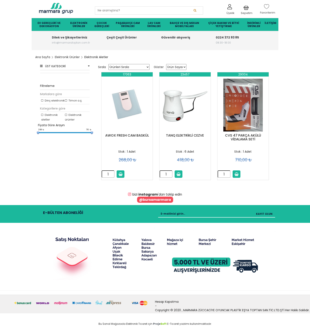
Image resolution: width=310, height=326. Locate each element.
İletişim (270, 23)
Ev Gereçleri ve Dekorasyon (49, 24)
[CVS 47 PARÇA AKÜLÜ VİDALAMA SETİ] (243, 105)
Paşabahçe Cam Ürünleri (128, 24)
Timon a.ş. (75, 101)
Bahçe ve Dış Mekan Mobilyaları (184, 24)
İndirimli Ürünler (254, 24)
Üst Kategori (55, 66)
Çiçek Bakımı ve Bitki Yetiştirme (223, 24)
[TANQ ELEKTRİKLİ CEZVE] (185, 105)
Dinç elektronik (54, 101)
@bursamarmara (155, 199)
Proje (160, 324)
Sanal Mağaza (112, 324)
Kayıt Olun (264, 214)
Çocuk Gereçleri (101, 24)
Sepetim (246, 12)
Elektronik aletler (49, 117)
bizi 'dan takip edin (157, 194)
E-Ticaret (173, 324)
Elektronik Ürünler (79, 24)
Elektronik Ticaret (136, 324)
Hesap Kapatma (167, 302)
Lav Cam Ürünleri (154, 24)
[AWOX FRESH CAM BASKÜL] (127, 105)
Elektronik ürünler (73, 117)
